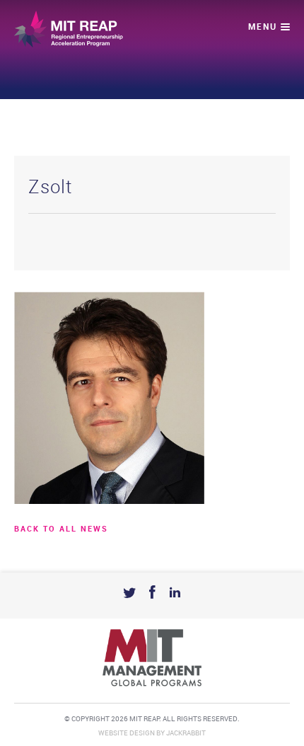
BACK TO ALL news (61, 529)
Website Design (126, 733)
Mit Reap (68, 29)
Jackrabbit (186, 733)
